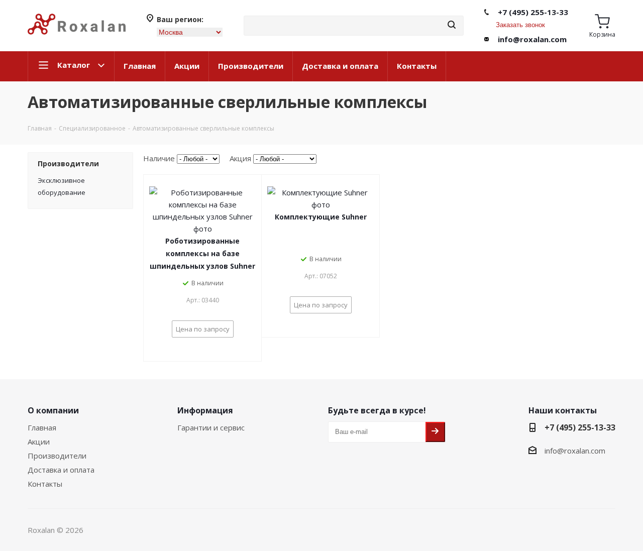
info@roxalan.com (532, 39)
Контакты (417, 66)
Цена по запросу (203, 329)
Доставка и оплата (340, 66)
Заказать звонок (520, 25)
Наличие (159, 158)
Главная (140, 66)
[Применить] (451, 25)
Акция (240, 158)
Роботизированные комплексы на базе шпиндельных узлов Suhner (202, 253)
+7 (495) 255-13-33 (533, 12)
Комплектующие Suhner (321, 217)
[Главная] (77, 39)
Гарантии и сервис (211, 427)
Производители (250, 66)
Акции (186, 66)
